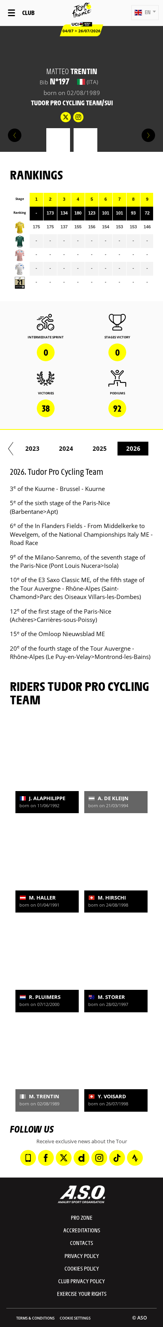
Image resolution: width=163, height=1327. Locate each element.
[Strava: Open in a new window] (135, 1158)
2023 (32, 448)
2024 (66, 448)
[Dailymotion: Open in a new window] (81, 1158)
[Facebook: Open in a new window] (46, 1158)
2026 (133, 448)
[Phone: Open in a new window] (28, 1158)
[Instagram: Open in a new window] (99, 1158)
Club (28, 12)
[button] (145, 12)
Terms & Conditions (35, 1318)
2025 (100, 448)
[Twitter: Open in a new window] (64, 1158)
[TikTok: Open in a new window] (117, 1158)
